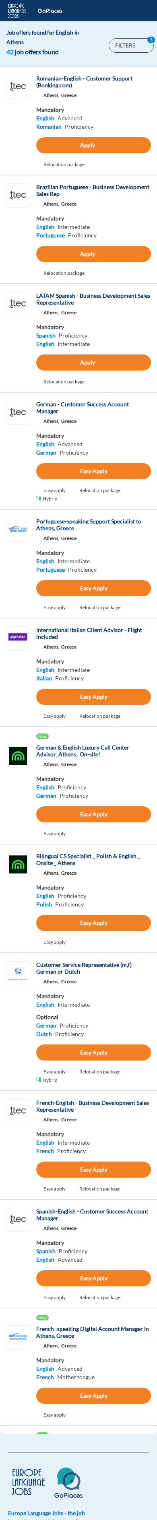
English (45, 118)
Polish (44, 904)
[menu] (138, 11)
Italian (44, 678)
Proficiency (79, 126)
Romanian (49, 126)
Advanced (70, 118)
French (45, 1150)
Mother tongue (76, 1377)
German (46, 452)
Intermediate (74, 226)
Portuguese (50, 235)
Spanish (46, 335)
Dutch (44, 1033)
